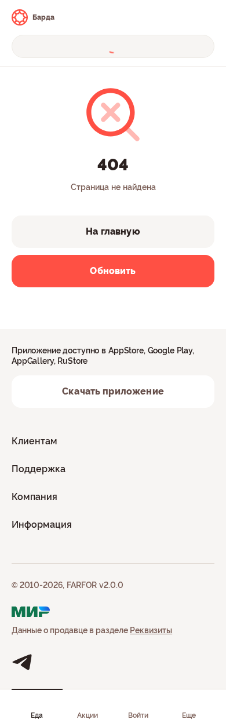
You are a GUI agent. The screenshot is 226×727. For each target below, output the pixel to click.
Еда (37, 715)
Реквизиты (151, 630)
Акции (87, 715)
